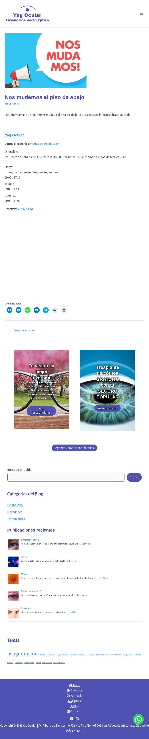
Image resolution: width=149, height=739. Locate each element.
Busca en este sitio (19, 470)
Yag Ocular (14, 135)
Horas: (9, 167)
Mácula (24, 574)
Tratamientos (16, 519)
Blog (76, 706)
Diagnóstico (15, 505)
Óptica (76, 701)
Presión (10, 662)
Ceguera (51, 655)
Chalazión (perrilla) (30, 540)
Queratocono (29, 662)
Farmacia (76, 696)
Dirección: (11, 152)
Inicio (76, 685)
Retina (24, 557)
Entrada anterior (22, 330)
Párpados (19, 662)
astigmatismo (22, 653)
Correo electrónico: (17, 144)
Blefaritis (43, 655)
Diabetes (81, 655)
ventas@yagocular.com (45, 144)
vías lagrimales (59, 662)
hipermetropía (102, 655)
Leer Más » (86, 543)
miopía (126, 655)
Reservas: (11, 209)
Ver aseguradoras (41, 410)
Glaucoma (91, 655)
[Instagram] (77, 718)
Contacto (76, 711)
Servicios (76, 690)
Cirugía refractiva (63, 655)
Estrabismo (26, 608)
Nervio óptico (135, 655)
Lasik (111, 655)
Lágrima (118, 655)
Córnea (74, 655)
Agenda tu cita (107, 408)
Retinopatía (47, 662)
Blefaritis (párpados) (31, 591)
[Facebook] (71, 718)
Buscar (134, 477)
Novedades (14, 512)
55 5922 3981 (25, 209)
